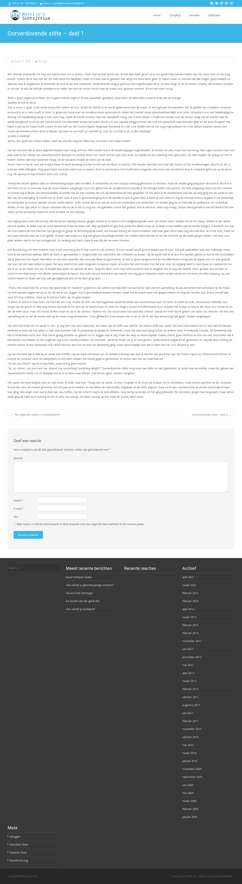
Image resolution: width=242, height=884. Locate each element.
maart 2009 (189, 801)
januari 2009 (189, 817)
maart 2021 (189, 585)
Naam (18, 500)
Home (157, 15)
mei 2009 (188, 793)
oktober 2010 (190, 737)
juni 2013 (187, 649)
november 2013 (192, 641)
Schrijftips (175, 15)
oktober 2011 (190, 697)
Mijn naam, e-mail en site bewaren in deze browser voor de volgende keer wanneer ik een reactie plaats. (81, 524)
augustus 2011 (191, 705)
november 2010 (192, 729)
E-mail (18, 508)
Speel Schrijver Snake (79, 577)
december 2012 (191, 657)
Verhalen (194, 15)
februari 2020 (190, 601)
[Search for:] (34, 568)
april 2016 (188, 609)
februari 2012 (190, 689)
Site (16, 516)
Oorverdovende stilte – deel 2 (211, 414)
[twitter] (217, 4)
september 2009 (192, 777)
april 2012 (188, 673)
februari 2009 (190, 809)
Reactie (18, 458)
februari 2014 (190, 633)
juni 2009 (187, 785)
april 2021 (188, 577)
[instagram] (221, 4)
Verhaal (42, 61)
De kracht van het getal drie (83, 601)
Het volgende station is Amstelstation (35, 414)
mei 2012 (188, 665)
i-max (209, 876)
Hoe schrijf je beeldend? (80, 609)
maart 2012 (189, 681)
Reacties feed (18, 852)
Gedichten (214, 15)
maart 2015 (189, 617)
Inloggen (15, 836)
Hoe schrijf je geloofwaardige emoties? (90, 585)
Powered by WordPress (184, 876)
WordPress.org (19, 860)
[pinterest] (226, 4)
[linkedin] (231, 4)
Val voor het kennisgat (79, 593)
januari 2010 (189, 761)
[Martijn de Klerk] (27, 14)
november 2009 (192, 769)
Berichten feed (19, 844)
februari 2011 (190, 721)
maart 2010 (189, 753)
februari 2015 (190, 625)
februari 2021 (190, 593)
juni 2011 (187, 713)
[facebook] (212, 4)
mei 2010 (188, 745)
